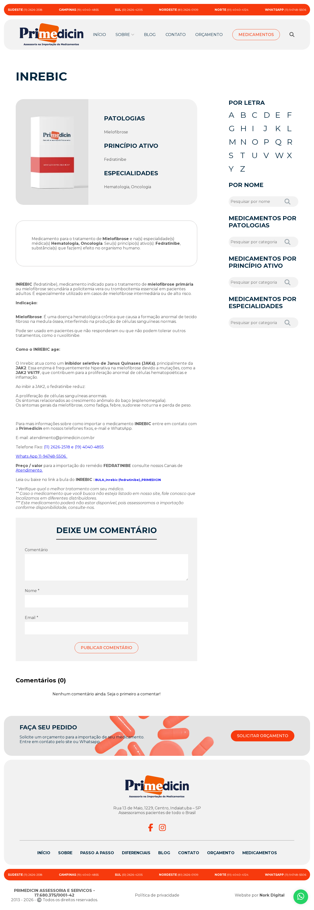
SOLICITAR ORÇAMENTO (262, 736)
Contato (176, 34)
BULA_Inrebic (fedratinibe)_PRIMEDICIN (128, 480)
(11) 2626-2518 (25, 10)
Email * (31, 617)
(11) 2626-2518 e (59, 447)
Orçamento (209, 34)
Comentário (36, 550)
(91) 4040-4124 (232, 10)
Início (99, 34)
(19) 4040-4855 (79, 10)
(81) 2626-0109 (178, 10)
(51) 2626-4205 (129, 10)
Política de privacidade (157, 895)
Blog (150, 34)
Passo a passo (97, 853)
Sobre (65, 853)
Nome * (32, 590)
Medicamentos (256, 34)
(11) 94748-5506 (285, 10)
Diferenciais (136, 853)
